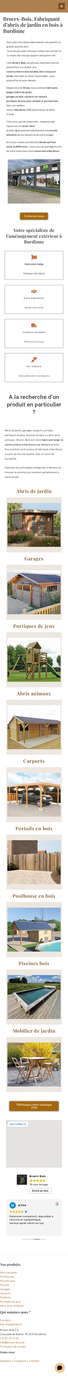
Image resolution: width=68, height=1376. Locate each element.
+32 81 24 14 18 (9, 1338)
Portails (4, 1285)
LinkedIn (34, 1361)
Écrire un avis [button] (40, 1190)
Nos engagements (11, 1324)
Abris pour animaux (11, 1305)
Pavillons (5, 1297)
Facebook (5, 1361)
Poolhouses (7, 1276)
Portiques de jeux (10, 1301)
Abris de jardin (8, 1272)
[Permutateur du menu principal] (61, 6)
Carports (5, 1293)
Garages (5, 1289)
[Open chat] (60, 1368)
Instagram (20, 1361)
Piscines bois (7, 1281)
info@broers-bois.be (12, 1342)
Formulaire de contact (13, 1346)
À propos (5, 1320)
